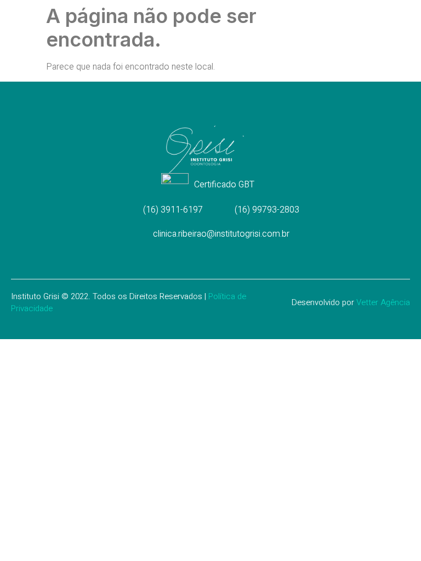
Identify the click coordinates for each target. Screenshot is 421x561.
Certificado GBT (224, 184)
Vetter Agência (383, 302)
